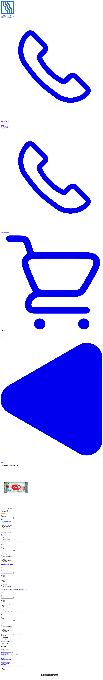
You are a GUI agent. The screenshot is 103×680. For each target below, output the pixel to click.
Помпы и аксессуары (6, 659)
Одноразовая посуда (5, 662)
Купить (2, 519)
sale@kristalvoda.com (5, 643)
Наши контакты (4, 127)
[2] (2, 513)
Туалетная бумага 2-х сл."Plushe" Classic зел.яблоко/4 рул (13, 611)
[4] (4, 513)
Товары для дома (5, 663)
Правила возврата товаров (7, 652)
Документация (4, 653)
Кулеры (2, 658)
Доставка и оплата (5, 126)
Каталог (2, 125)
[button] (52, 329)
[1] (1, 513)
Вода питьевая (4, 660)
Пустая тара (3, 664)
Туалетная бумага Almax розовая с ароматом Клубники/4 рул (13, 541)
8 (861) (6, 641)
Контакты (3, 655)
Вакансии (3, 128)
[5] (5, 513)
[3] (3, 513)
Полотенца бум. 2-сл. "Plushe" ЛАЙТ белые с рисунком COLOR (14, 589)
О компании (3, 123)
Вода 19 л (3, 657)
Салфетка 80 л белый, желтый (7, 564)
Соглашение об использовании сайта (9, 654)
